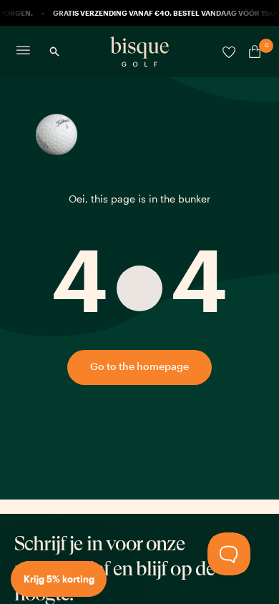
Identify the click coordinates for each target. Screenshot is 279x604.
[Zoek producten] (54, 51)
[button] (59, 579)
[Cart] (252, 51)
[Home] (139, 51)
